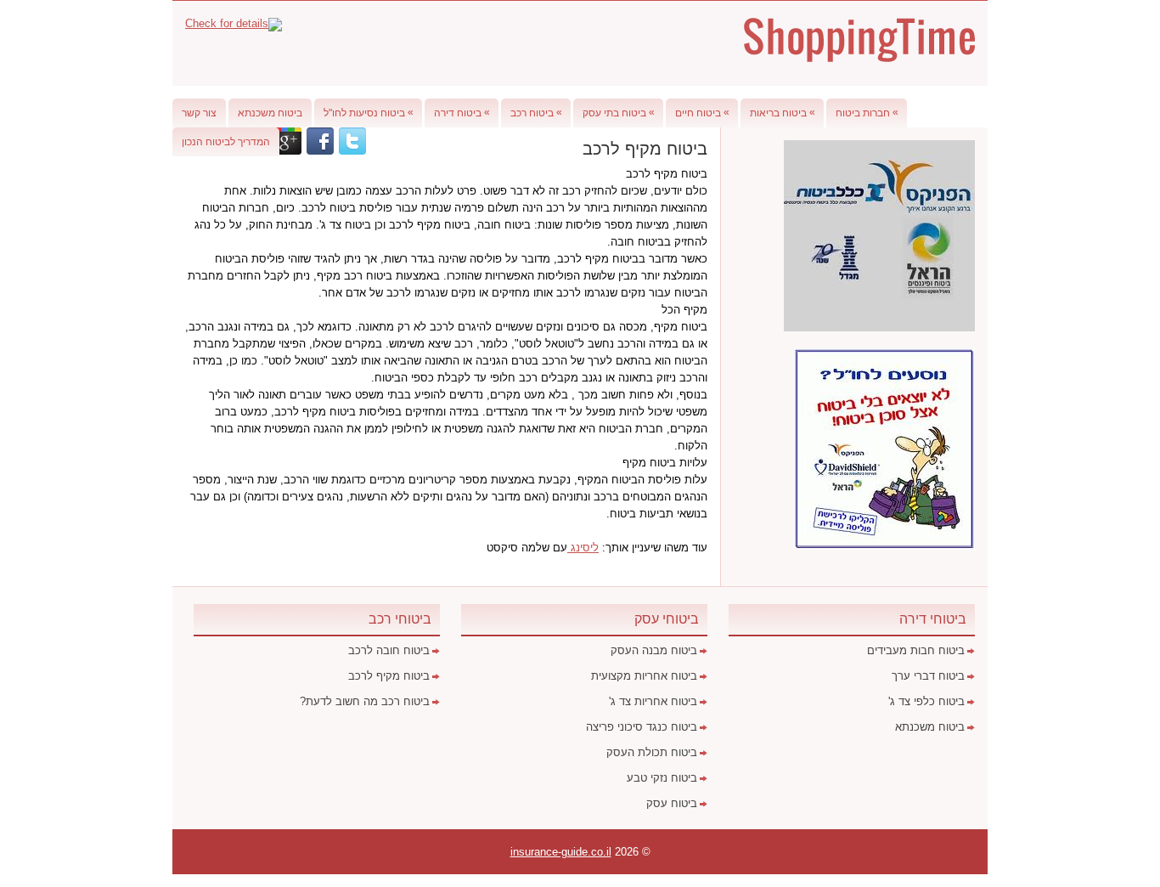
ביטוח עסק (671, 803)
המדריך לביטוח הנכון (226, 142)
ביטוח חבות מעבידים (916, 650)
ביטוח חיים (702, 112)
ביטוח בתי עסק (619, 112)
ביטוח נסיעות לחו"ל (369, 112)
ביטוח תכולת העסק (651, 752)
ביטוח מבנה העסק (654, 650)
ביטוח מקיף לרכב (389, 675)
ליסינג (583, 547)
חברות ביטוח (867, 112)
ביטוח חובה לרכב (389, 650)
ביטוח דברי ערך (928, 675)
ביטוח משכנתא (270, 113)
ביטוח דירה (462, 112)
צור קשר (199, 113)
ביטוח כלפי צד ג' (926, 701)
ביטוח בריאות (782, 112)
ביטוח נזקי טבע (662, 777)
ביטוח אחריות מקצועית (644, 675)
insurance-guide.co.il (560, 851)
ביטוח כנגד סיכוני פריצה (641, 726)
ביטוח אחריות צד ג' (653, 701)
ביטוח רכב (536, 112)
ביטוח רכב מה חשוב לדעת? (365, 701)
